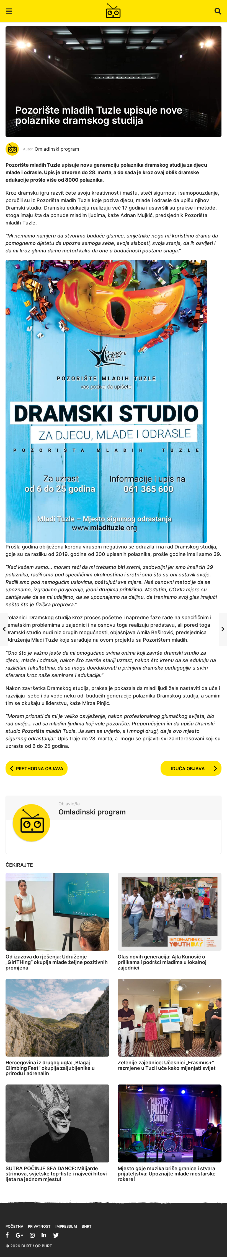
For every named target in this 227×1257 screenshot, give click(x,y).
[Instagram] (32, 1235)
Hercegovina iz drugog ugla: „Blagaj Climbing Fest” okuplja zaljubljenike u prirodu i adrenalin (50, 1068)
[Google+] (19, 1235)
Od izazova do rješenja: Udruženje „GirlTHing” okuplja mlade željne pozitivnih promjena (57, 962)
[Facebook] (7, 1235)
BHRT (87, 1226)
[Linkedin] (44, 1235)
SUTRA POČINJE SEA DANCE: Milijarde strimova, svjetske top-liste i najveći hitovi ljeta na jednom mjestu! (56, 1173)
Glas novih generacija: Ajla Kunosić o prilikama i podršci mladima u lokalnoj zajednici (162, 962)
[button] (9, 11)
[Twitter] (56, 1235)
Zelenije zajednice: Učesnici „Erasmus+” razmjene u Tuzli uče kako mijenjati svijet (167, 1065)
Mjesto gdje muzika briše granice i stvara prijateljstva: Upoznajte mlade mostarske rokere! (167, 1173)
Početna (14, 1226)
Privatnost (39, 1226)
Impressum (66, 1226)
